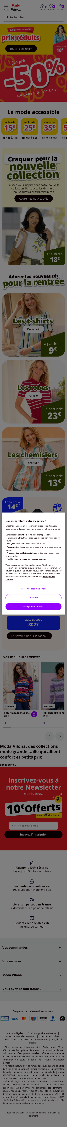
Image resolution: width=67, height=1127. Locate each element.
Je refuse (33, 597)
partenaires (51, 525)
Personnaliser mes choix (33, 589)
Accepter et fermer (33, 606)
